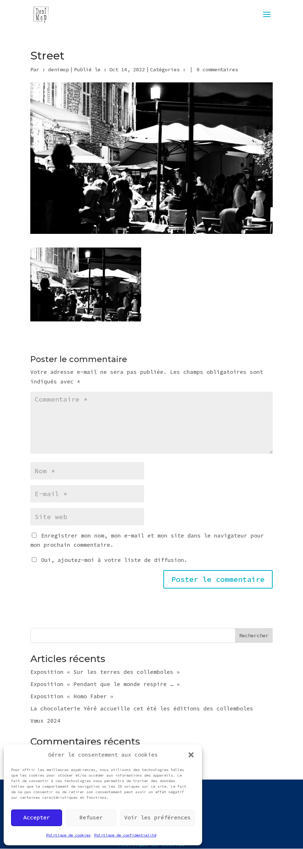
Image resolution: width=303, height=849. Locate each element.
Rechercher (254, 635)
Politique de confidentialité (125, 835)
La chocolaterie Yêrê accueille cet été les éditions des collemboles (141, 708)
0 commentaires (217, 69)
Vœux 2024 (45, 720)
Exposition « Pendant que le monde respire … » (105, 684)
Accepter (36, 817)
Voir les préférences (157, 817)
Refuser (91, 817)
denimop (58, 69)
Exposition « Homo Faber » (71, 696)
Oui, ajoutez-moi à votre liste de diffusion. (112, 559)
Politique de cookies (68, 835)
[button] (191, 754)
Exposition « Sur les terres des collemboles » (105, 671)
